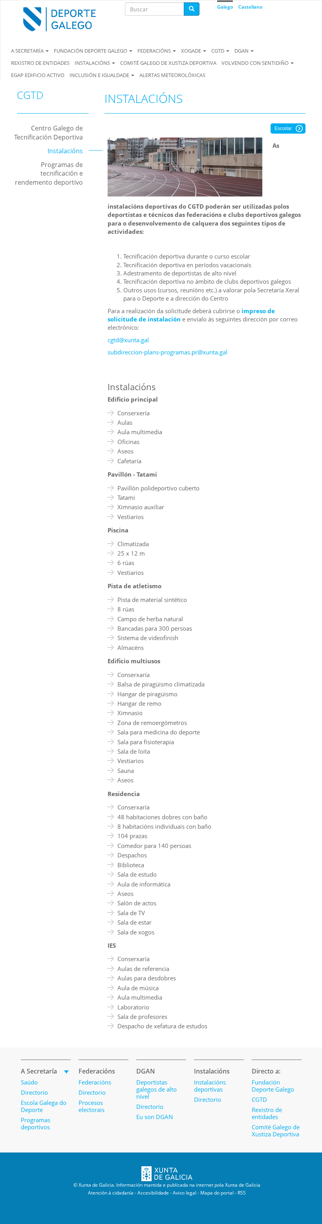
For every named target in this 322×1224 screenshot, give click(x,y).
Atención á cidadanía (111, 1192)
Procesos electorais (91, 1106)
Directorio (34, 1092)
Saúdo (29, 1082)
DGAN (242, 50)
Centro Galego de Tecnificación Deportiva (48, 132)
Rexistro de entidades (40, 62)
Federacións (154, 50)
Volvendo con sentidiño (255, 62)
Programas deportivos (35, 1123)
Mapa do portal (217, 1192)
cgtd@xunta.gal (128, 340)
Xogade (191, 50)
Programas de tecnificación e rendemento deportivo (49, 173)
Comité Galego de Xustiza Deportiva (168, 62)
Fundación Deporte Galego (91, 50)
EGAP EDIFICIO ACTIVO (37, 75)
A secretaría (28, 50)
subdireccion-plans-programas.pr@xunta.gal (167, 352)
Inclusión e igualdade (100, 75)
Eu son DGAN (154, 1117)
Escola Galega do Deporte (43, 1106)
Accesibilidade (153, 1192)
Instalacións (93, 62)
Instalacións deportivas (210, 1085)
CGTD (218, 50)
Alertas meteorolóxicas (172, 75)
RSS (242, 1192)
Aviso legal (184, 1192)
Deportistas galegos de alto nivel (156, 1089)
